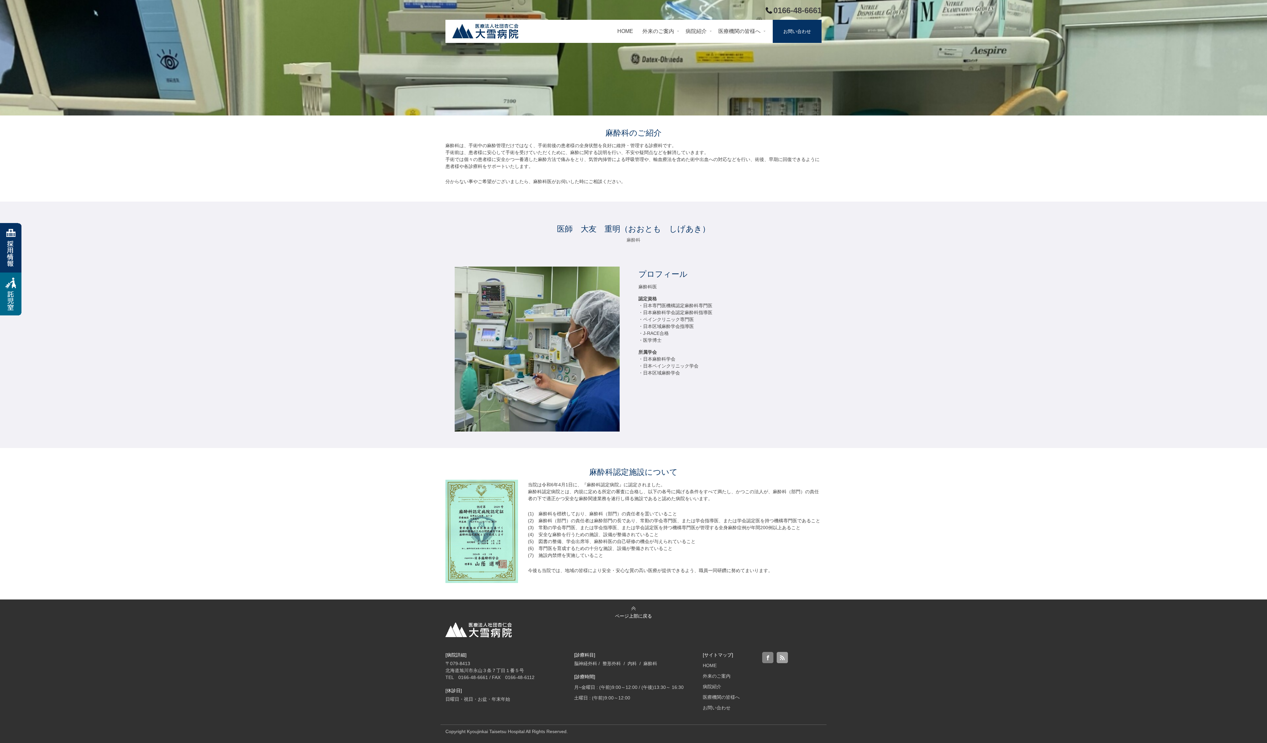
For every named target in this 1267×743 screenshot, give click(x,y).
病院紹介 (712, 686)
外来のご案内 (717, 676)
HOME (710, 665)
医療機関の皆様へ (721, 697)
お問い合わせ (717, 707)
